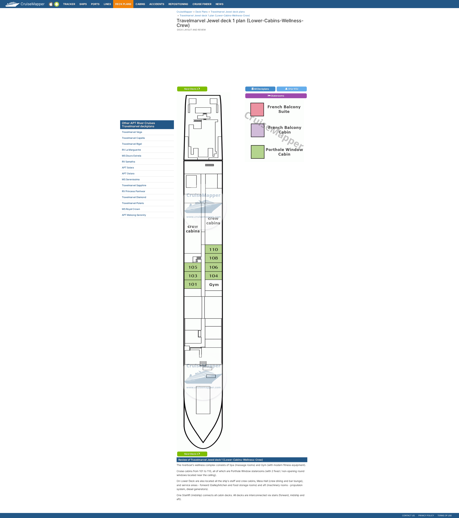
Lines (107, 4)
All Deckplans (261, 88)
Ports (95, 4)
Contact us (408, 515)
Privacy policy (426, 515)
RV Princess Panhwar (133, 191)
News (219, 4)
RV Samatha (128, 161)
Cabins (140, 4)
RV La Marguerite (131, 149)
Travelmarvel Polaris (133, 203)
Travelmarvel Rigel (132, 143)
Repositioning (178, 4)
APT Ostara (128, 173)
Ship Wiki (293, 88)
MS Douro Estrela (131, 155)
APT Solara (128, 167)
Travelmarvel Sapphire (134, 185)
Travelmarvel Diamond (134, 197)
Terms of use (444, 515)
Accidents (156, 4)
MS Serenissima (130, 179)
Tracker (69, 4)
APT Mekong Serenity (134, 214)
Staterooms (277, 95)
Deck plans (123, 4)
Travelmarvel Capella (133, 137)
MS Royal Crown (131, 209)
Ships (83, 4)
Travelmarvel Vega (132, 132)
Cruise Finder (202, 4)
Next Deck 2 (191, 88)
